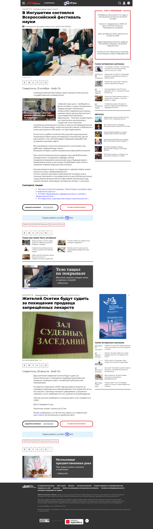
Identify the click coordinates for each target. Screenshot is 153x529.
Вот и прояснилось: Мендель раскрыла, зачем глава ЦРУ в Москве (117, 125)
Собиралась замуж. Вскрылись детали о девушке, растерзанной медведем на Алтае (116, 105)
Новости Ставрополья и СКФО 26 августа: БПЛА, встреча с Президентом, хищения (113, 26)
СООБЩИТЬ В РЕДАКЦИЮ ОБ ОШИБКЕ (50, 490)
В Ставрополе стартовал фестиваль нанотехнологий (62, 199)
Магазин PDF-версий (84, 486)
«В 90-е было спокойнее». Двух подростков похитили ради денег (116, 361)
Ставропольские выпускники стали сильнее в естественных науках (42, 249)
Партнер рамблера (57, 520)
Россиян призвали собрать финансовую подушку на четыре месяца (115, 148)
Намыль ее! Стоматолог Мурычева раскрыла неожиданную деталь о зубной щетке (117, 76)
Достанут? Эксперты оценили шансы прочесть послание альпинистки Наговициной (117, 369)
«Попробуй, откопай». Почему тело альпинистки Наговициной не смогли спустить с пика (117, 68)
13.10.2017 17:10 (27, 9)
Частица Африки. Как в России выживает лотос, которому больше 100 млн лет (117, 91)
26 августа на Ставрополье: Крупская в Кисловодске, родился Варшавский (112, 53)
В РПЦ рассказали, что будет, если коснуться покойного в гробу (116, 155)
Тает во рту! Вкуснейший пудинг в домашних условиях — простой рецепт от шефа (116, 98)
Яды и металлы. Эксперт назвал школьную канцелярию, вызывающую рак (116, 377)
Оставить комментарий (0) (76, 207)
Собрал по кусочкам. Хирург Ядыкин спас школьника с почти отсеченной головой (117, 347)
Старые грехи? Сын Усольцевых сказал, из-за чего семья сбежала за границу (117, 384)
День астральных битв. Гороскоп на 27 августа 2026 (112, 35)
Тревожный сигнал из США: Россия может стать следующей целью (116, 118)
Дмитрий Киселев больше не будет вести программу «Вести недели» (116, 140)
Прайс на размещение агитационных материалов (80, 488)
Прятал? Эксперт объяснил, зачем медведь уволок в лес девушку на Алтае (116, 354)
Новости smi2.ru (29, 288)
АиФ (40, 360)
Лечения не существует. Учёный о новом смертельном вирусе (116, 82)
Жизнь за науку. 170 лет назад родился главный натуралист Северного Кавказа (42, 242)
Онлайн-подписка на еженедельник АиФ (108, 486)
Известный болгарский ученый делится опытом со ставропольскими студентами (43, 257)
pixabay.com (26, 77)
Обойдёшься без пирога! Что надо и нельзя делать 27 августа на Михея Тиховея (113, 17)
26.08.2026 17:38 (27, 295)
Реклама (71, 486)
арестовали (38, 415)
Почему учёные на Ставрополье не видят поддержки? (78, 241)
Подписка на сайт (44, 488)
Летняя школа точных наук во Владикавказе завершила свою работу (78, 249)
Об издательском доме (46, 486)
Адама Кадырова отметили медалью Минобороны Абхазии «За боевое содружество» (113, 44)
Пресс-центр (61, 486)
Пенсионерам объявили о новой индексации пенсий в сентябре (115, 132)
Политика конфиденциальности (112, 488)
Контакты (56, 488)
